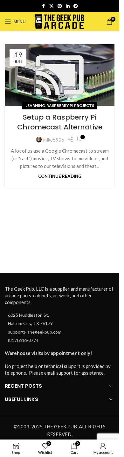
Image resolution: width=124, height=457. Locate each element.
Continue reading (59, 176)
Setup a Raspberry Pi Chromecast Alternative (59, 122)
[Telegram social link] (76, 6)
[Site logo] (60, 21)
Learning (35, 105)
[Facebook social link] (43, 6)
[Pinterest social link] (60, 6)
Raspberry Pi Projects (70, 105)
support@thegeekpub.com (34, 332)
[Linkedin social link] (68, 6)
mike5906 (53, 139)
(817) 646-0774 (23, 340)
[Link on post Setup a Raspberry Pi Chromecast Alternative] (59, 75)
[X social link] (51, 6)
